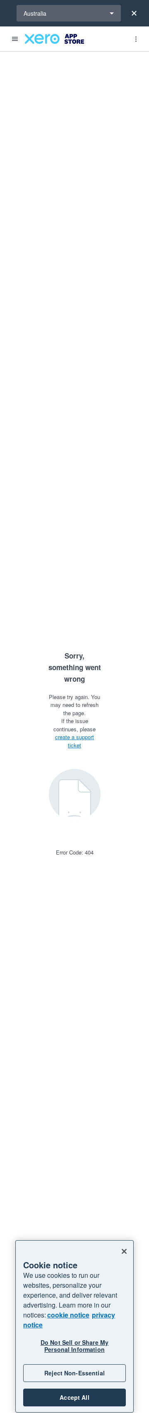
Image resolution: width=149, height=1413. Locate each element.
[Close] (134, 13)
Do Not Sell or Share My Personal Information (74, 1345)
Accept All (74, 1397)
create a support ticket (74, 741)
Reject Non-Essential (74, 1373)
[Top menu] (135, 38)
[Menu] (15, 39)
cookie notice (68, 1315)
